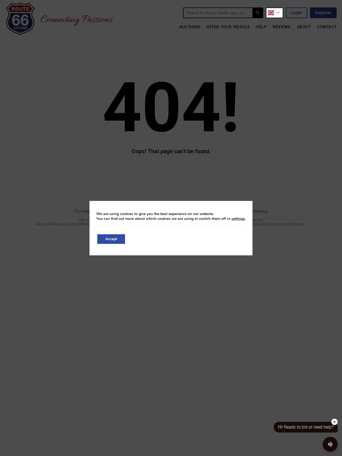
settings (238, 218)
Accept (111, 238)
